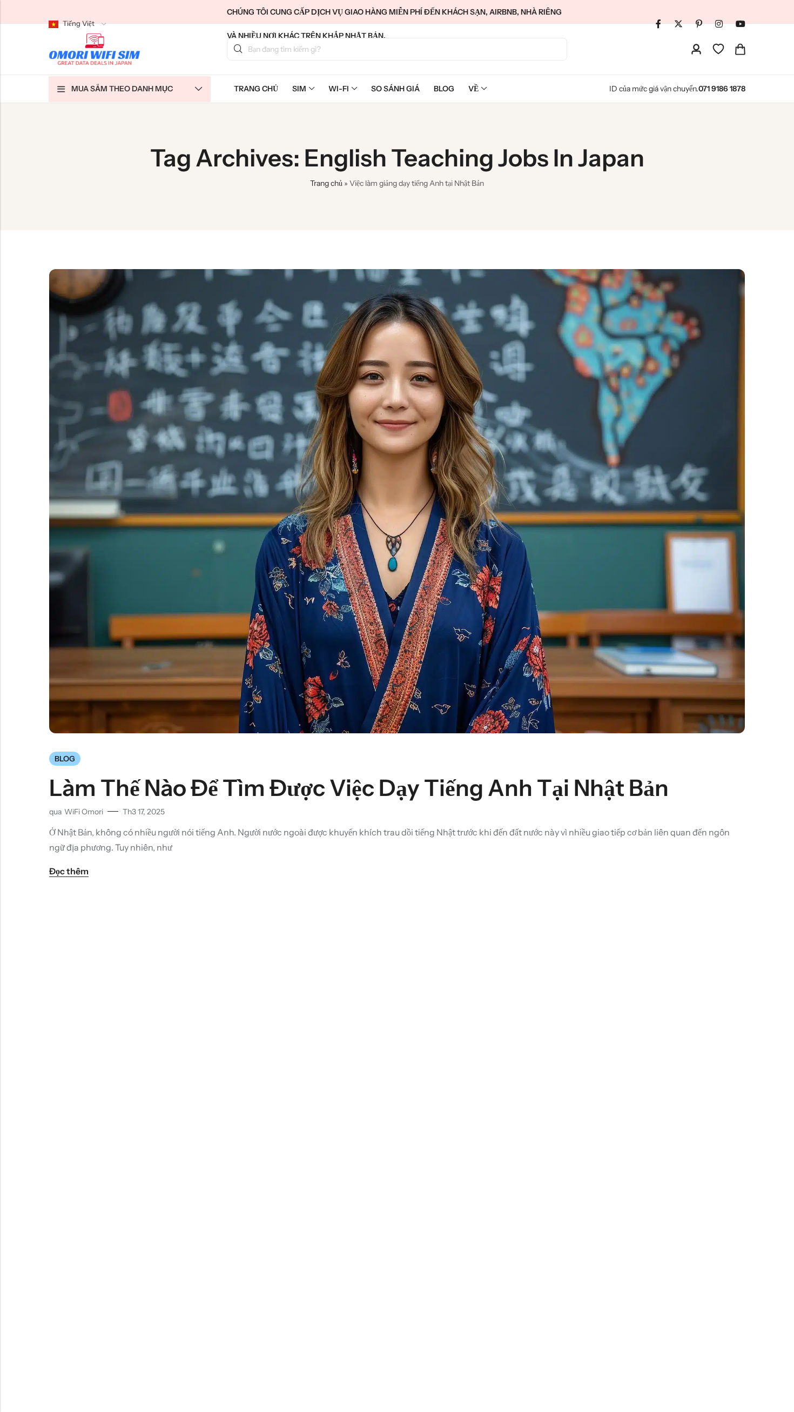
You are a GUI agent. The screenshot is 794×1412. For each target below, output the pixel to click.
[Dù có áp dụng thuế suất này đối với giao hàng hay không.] (658, 23)
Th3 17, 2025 (144, 812)
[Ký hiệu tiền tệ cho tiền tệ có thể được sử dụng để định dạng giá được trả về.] (719, 23)
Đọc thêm (69, 871)
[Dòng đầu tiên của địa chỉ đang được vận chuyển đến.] (696, 49)
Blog (65, 759)
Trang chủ (326, 183)
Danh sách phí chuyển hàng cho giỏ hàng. (238, 49)
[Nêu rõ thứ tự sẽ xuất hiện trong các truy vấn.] (678, 23)
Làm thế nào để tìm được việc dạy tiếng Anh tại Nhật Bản (359, 788)
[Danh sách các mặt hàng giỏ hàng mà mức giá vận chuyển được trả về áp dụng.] (740, 49)
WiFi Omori (83, 812)
